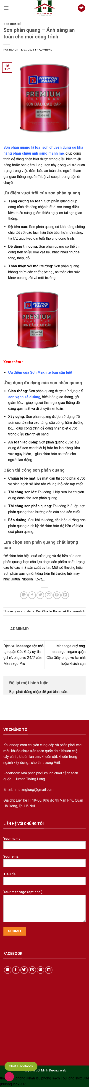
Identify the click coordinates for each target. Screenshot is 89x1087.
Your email (11, 857)
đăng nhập (32, 692)
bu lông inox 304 (76, 1078)
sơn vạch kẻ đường (24, 397)
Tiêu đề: (9, 874)
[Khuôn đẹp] (44, 8)
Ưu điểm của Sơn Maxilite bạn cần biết (40, 372)
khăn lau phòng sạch (43, 1078)
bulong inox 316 (13, 1084)
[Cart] (81, 8)
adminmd (45, 49)
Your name (12, 839)
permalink (78, 611)
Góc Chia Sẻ (12, 24)
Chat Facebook (21, 1066)
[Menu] (6, 8)
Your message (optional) (22, 892)
